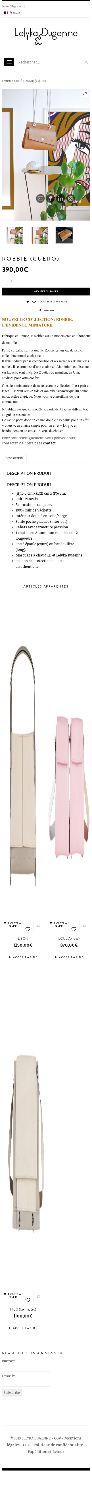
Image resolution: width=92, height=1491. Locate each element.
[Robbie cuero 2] (46, 155)
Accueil (6, 81)
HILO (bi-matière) (23, 1309)
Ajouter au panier (15, 925)
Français (15, 12)
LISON (23, 938)
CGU (26, 1444)
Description (14, 458)
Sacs (16, 81)
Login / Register (11, 6)
